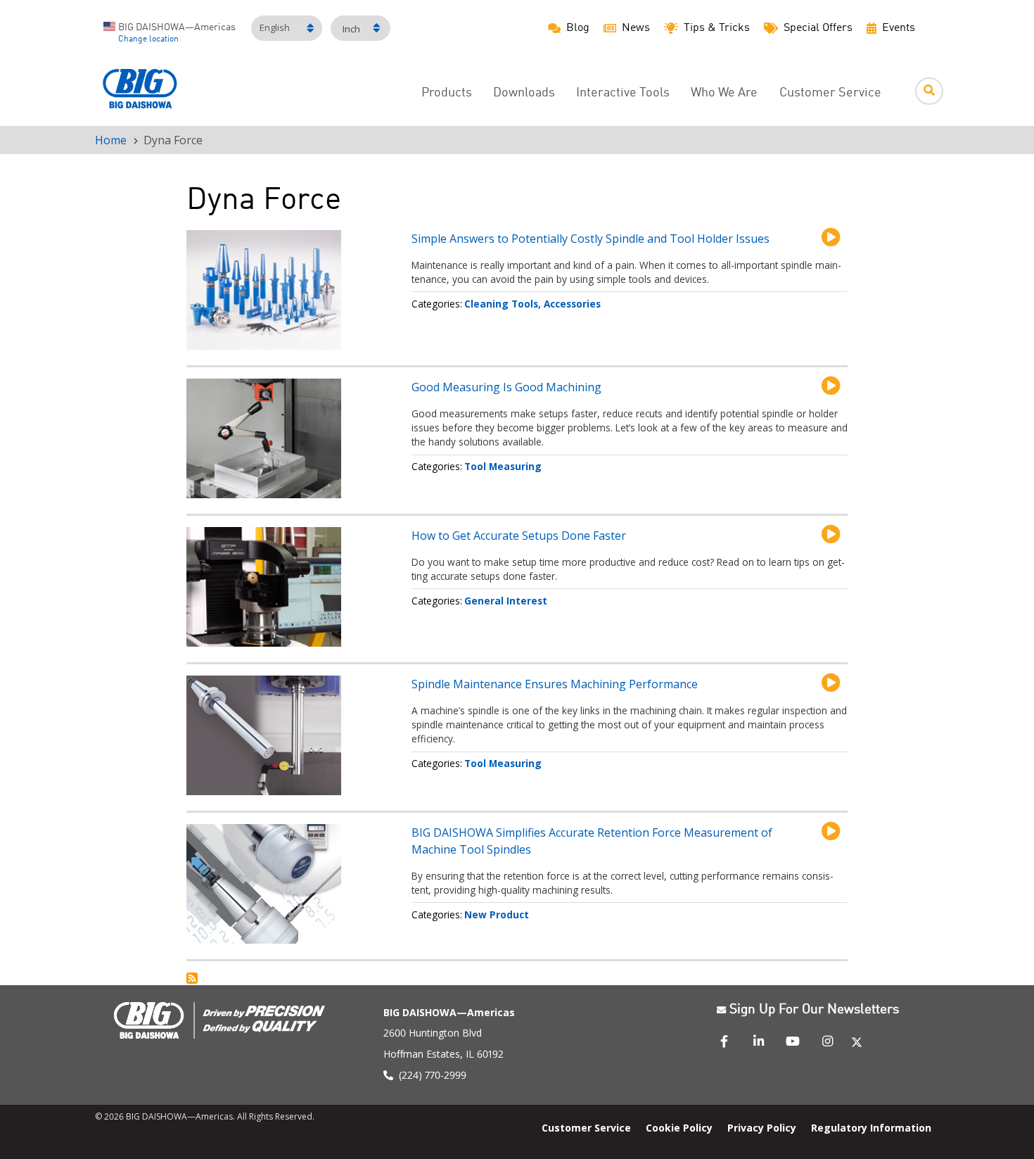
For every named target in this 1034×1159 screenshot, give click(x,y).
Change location (148, 39)
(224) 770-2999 (432, 1075)
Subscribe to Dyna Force (192, 978)
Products (446, 93)
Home (111, 140)
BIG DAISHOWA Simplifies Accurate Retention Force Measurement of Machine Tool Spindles (591, 841)
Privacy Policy (761, 1127)
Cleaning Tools (501, 303)
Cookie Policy (679, 1127)
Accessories (572, 303)
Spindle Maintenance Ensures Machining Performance (554, 684)
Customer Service (830, 93)
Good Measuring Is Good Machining (506, 387)
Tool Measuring (503, 466)
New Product (496, 914)
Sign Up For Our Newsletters (814, 1009)
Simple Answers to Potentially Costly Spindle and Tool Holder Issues (590, 238)
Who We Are (724, 93)
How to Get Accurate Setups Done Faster (518, 535)
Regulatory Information (871, 1127)
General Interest (505, 600)
